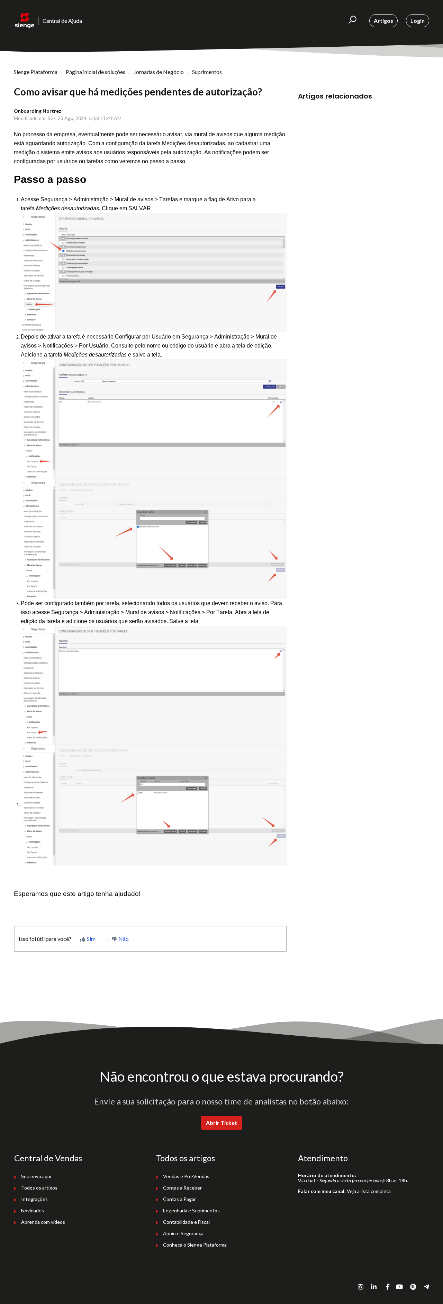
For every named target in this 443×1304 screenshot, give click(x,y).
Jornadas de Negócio (159, 71)
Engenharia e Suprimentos (191, 1210)
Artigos (383, 20)
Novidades (32, 1210)
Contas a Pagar (179, 1199)
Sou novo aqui (36, 1176)
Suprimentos (207, 71)
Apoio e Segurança (183, 1233)
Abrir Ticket (221, 1122)
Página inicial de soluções (95, 71)
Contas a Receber (182, 1188)
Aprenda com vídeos (43, 1222)
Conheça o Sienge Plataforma (195, 1245)
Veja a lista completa (369, 1191)
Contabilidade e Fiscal (186, 1222)
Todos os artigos (39, 1188)
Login (417, 20)
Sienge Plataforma (35, 71)
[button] (352, 20)
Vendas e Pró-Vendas (186, 1176)
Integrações (34, 1199)
